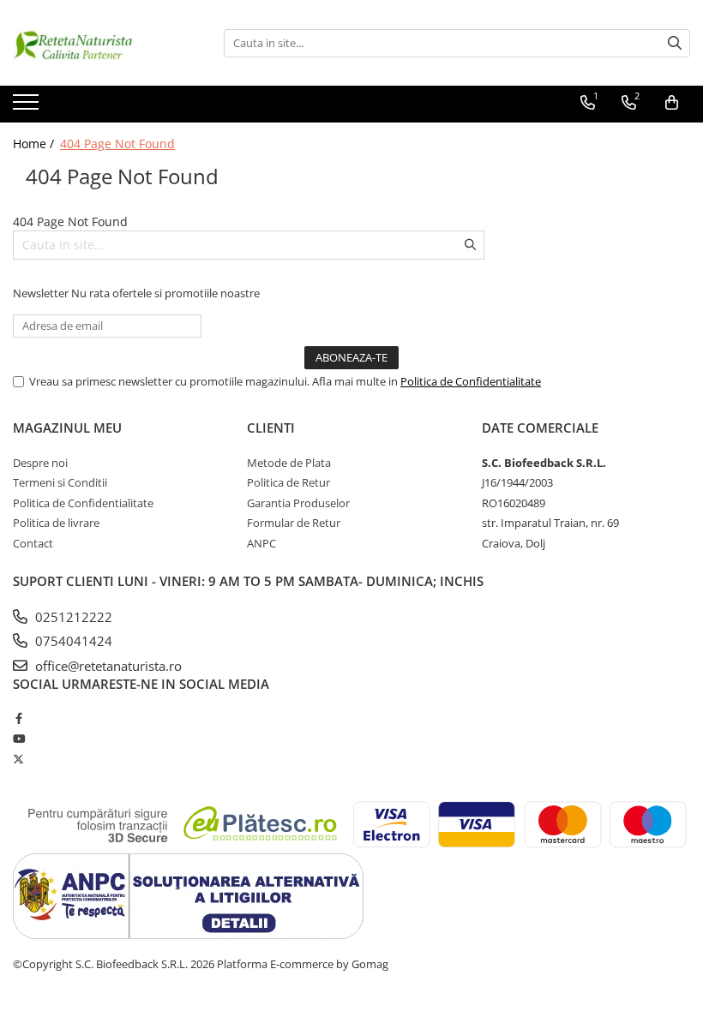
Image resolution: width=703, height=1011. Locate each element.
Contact (33, 543)
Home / (35, 143)
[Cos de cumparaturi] (671, 103)
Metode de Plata (289, 462)
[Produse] (28, 107)
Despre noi (40, 462)
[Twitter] (18, 759)
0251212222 (72, 616)
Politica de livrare (56, 522)
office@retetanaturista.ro (107, 665)
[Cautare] (674, 43)
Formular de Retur (293, 522)
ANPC (261, 543)
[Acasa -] (98, 43)
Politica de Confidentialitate (470, 381)
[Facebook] (18, 718)
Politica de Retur (288, 482)
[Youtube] (18, 738)
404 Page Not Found (117, 143)
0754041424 (72, 640)
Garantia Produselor (298, 503)
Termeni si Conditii (60, 482)
